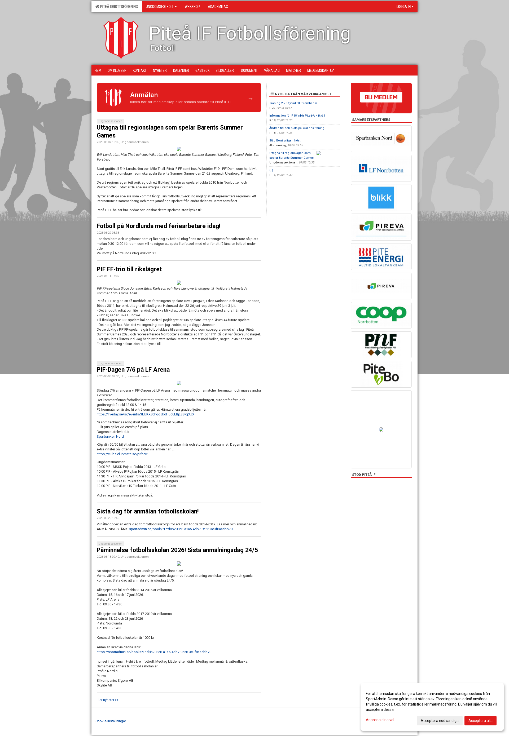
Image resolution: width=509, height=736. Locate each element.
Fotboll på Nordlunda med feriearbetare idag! (158, 226)
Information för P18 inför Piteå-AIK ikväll (297, 115)
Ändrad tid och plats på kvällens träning (296, 128)
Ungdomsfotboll (160, 7)
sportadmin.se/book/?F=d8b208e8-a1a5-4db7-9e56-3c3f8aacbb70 (180, 529)
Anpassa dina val (380, 720)
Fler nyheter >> (108, 700)
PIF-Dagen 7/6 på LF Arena (133, 369)
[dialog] (432, 707)
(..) (271, 170)
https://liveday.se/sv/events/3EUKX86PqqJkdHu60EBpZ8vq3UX (145, 414)
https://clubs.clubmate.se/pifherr (122, 454)
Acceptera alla (480, 721)
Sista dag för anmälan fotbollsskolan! (148, 511)
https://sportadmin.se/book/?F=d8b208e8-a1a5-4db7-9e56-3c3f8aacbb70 (154, 652)
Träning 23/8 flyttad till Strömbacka (293, 103)
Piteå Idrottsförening (118, 7)
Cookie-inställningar (110, 721)
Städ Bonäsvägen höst (284, 140)
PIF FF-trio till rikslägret (129, 269)
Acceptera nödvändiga (440, 721)
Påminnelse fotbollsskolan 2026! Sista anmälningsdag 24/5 (177, 550)
